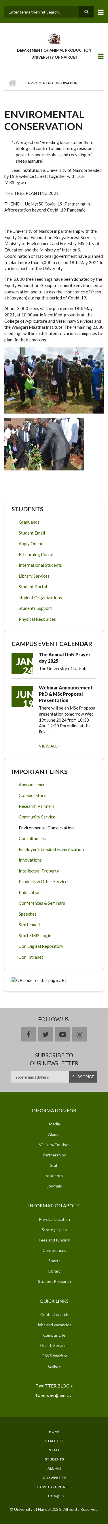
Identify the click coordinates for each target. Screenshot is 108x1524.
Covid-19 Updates (54, 1487)
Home (54, 1431)
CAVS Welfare (54, 1355)
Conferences (54, 1250)
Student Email (32, 532)
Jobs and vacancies (54, 1324)
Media (54, 1123)
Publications (31, 892)
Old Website (54, 1477)
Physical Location (54, 1219)
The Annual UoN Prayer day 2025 (64, 658)
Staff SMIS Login (35, 935)
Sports (54, 1260)
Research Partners (36, 806)
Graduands (29, 521)
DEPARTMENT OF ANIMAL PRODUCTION (54, 50)
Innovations (30, 859)
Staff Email (29, 924)
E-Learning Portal (36, 554)
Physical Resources (37, 619)
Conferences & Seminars (42, 903)
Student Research (54, 1281)
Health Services (54, 1345)
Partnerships (54, 1154)
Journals (54, 1185)
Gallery (54, 1366)
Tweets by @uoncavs (54, 1395)
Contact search (54, 1314)
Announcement (33, 784)
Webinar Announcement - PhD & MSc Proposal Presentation (67, 694)
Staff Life (54, 1441)
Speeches (28, 913)
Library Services (34, 576)
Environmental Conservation (46, 827)
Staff (54, 1165)
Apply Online (31, 543)
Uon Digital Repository (41, 946)
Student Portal (33, 586)
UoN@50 (55, 1496)
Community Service (37, 816)
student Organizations (40, 597)
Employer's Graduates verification (51, 849)
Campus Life (54, 1335)
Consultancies (32, 838)
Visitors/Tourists (54, 1144)
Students (54, 1459)
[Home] (54, 38)
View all (48, 745)
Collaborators (32, 795)
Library (54, 1271)
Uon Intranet (31, 957)
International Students (40, 565)
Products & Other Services (44, 881)
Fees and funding (54, 1239)
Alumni (54, 1134)
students (54, 1175)
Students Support (35, 608)
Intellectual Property (39, 870)
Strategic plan (54, 1229)
